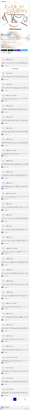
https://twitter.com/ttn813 (4, 44)
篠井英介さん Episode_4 (9, 105)
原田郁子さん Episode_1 (9, 346)
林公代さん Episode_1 (9, 84)
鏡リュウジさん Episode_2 (10, 378)
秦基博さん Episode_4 (9, 203)
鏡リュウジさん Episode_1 (10, 389)
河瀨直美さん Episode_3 (9, 160)
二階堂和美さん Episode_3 (10, 269)
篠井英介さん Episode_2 (9, 128)
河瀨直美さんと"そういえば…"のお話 (11, 150)
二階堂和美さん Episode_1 (10, 292)
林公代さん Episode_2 (9, 73)
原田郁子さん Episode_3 (9, 324)
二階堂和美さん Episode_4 (10, 258)
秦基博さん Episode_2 (9, 226)
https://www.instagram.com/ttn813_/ (5, 46)
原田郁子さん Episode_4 (9, 313)
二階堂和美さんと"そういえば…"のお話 (11, 248)
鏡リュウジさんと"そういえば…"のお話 (11, 357)
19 (24, 399)
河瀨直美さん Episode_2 (9, 171)
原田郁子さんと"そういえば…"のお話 (11, 303)
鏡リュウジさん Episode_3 (10, 367)
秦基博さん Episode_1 (9, 237)
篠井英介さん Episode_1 (9, 139)
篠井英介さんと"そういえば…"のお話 (11, 95)
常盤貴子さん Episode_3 (9, 59)
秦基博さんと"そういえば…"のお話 (11, 193)
